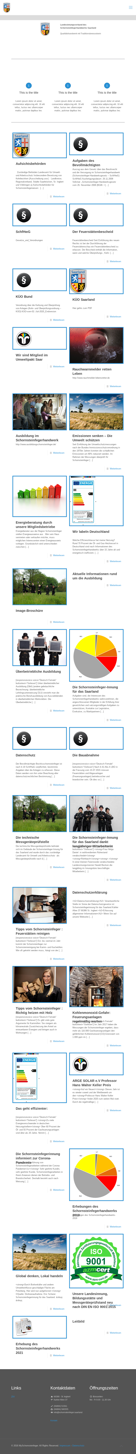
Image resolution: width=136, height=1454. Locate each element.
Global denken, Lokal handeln (39, 1276)
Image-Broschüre (29, 610)
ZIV (13, 1396)
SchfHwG (23, 232)
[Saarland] (6, 7)
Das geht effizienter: (32, 1108)
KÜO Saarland (83, 299)
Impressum (65, 1445)
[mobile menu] (131, 7)
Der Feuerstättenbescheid (92, 232)
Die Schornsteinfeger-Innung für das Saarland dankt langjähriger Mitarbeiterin (95, 842)
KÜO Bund (24, 296)
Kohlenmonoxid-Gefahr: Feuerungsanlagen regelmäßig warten (91, 1017)
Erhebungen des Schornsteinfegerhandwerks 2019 (94, 1211)
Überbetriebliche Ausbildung (38, 671)
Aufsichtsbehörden (31, 164)
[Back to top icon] (121, 1446)
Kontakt (53, 1420)
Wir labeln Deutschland (90, 531)
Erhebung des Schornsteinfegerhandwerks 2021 (38, 1348)
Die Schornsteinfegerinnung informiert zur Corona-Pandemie (38, 1158)
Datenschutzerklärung (89, 892)
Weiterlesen (58, 196)
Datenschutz (25, 755)
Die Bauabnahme (85, 755)
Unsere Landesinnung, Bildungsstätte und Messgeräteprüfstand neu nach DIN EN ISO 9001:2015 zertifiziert (94, 1302)
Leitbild (78, 1321)
